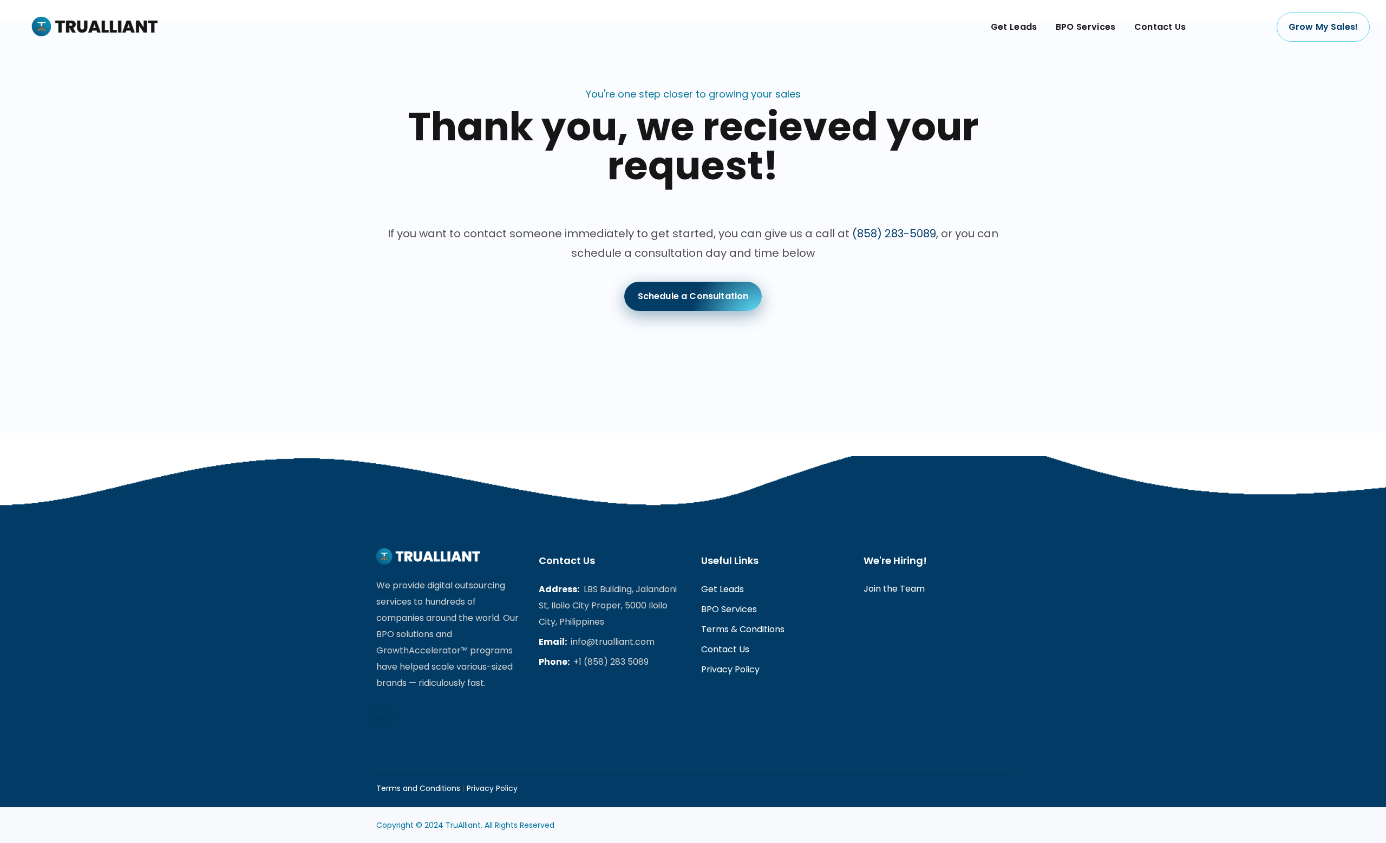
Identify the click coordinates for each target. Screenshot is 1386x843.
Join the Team (894, 588)
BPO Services (729, 609)
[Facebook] (383, 712)
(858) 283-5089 (894, 233)
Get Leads (722, 589)
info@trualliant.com (613, 642)
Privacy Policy (730, 669)
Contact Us (725, 649)
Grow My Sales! (1323, 27)
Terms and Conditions (418, 788)
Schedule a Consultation (693, 296)
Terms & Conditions (742, 629)
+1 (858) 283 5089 (611, 662)
